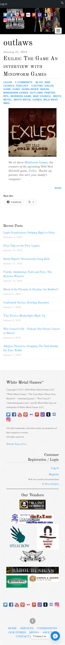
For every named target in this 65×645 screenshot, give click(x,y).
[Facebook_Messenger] (55, 636)
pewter (49, 92)
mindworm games (15, 92)
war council (42, 96)
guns (16, 89)
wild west (50, 99)
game (7, 89)
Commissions (47, 628)
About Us (49, 632)
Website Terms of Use (16, 443)
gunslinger (30, 89)
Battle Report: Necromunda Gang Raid (26, 259)
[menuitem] (58, 4)
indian (44, 89)
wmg (6, 103)
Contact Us (24, 636)
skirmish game (20, 96)
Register (54, 474)
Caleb (7, 82)
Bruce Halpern (52, 483)
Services (26, 628)
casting (37, 85)
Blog (39, 82)
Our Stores (17, 632)
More (58, 188)
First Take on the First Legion (21, 245)
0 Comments (23, 82)
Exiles (32, 170)
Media (34, 632)
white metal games (28, 99)
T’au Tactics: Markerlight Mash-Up (24, 315)
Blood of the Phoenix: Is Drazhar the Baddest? (30, 289)
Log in (55, 468)
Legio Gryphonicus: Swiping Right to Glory (29, 232)
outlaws (36, 92)
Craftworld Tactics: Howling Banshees (26, 302)
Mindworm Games (36, 162)
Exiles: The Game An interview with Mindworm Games (30, 66)
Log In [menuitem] (3, 3)
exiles (49, 85)
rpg (6, 96)
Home (12, 628)
